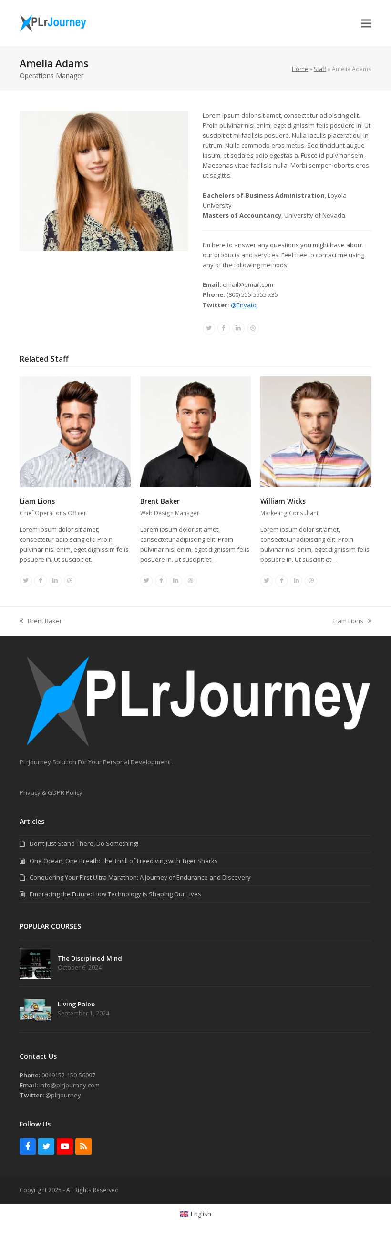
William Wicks (283, 501)
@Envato (244, 305)
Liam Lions (37, 501)
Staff (320, 69)
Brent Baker (160, 501)
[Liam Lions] (75, 430)
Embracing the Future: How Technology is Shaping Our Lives (115, 894)
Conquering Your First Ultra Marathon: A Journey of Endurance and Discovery (140, 877)
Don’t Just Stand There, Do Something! (84, 843)
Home (300, 69)
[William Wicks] (315, 430)
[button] (366, 24)
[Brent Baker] (195, 430)
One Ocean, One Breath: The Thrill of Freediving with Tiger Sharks (124, 860)
